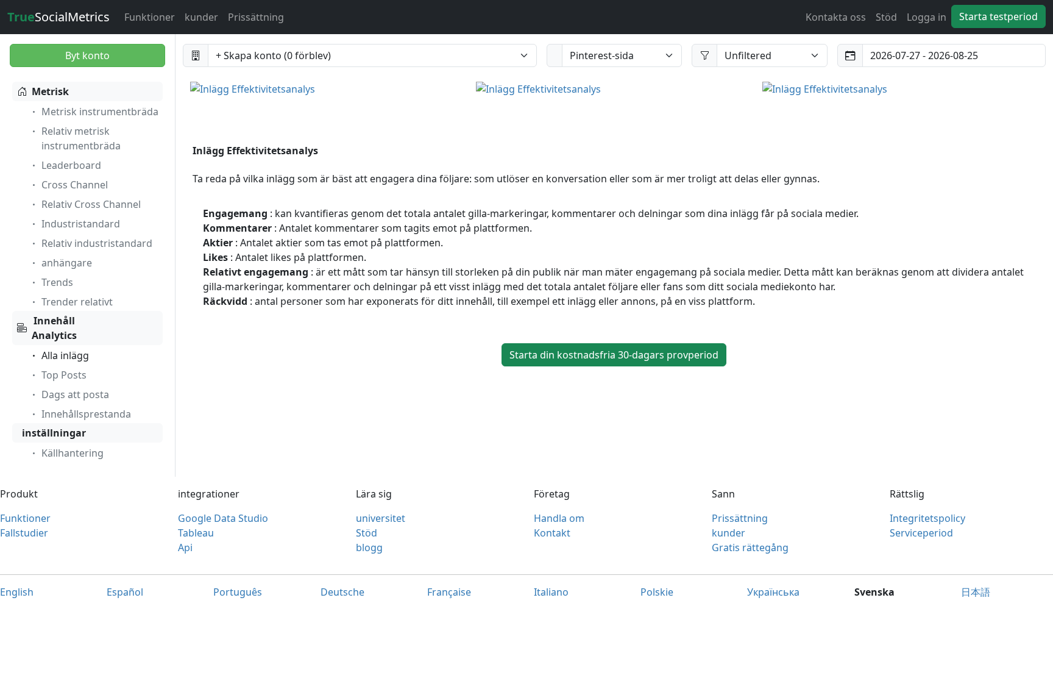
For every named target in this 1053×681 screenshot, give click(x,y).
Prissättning (256, 17)
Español (125, 592)
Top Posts (64, 375)
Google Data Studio (223, 518)
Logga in (926, 17)
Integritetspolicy (927, 518)
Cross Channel (74, 184)
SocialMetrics (58, 17)
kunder (201, 17)
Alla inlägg (65, 355)
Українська (773, 592)
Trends (57, 282)
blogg (369, 547)
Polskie (656, 592)
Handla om (559, 518)
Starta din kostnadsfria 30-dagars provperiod (613, 355)
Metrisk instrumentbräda (99, 111)
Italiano (551, 592)
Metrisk (50, 91)
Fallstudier (24, 533)
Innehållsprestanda (86, 414)
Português (237, 592)
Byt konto (87, 55)
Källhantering (72, 453)
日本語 (975, 592)
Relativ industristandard (96, 243)
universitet (380, 518)
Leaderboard (71, 165)
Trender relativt (77, 301)
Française (449, 592)
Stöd (886, 17)
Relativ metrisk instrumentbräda (81, 138)
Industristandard (80, 223)
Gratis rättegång (750, 547)
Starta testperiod (998, 16)
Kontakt (552, 533)
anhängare (66, 262)
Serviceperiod (921, 533)
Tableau (196, 533)
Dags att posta (75, 394)
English (17, 592)
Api (185, 547)
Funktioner (149, 17)
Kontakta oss (836, 17)
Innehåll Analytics (54, 328)
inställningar (54, 433)
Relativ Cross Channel (91, 204)
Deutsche (342, 592)
